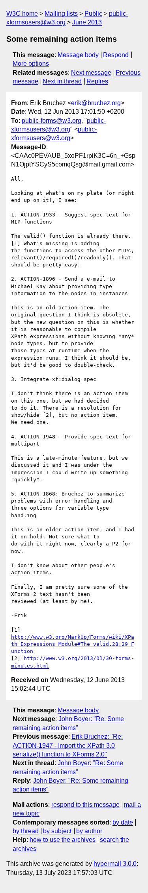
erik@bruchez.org (96, 103)
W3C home (22, 13)
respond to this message (85, 804)
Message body (78, 55)
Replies (97, 81)
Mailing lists (61, 13)
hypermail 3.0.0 (115, 863)
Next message (91, 72)
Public (93, 13)
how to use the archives (63, 839)
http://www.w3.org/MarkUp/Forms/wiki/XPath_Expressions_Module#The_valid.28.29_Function (72, 644)
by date (122, 822)
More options (31, 63)
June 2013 (87, 22)
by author (89, 831)
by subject (57, 831)
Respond (116, 55)
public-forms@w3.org (51, 120)
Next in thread (62, 81)
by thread (26, 831)
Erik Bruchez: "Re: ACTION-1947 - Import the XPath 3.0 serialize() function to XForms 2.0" (68, 745)
